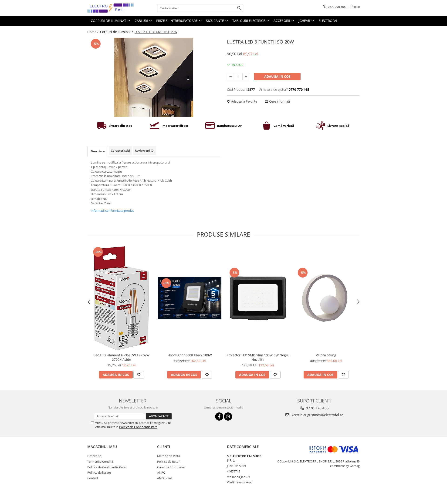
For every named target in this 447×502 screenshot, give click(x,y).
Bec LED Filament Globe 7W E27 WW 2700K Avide (121, 357)
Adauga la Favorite (243, 101)
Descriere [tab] (98, 151)
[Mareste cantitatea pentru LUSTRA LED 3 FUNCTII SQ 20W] (245, 76)
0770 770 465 (317, 408)
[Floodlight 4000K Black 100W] (189, 298)
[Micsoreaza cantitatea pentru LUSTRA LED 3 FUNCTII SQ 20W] (230, 76)
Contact (92, 478)
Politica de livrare (99, 472)
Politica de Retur (168, 461)
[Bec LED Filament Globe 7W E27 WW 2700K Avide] (121, 298)
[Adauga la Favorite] (138, 374)
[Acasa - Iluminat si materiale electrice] (110, 8)
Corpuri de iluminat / (117, 32)
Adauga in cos (277, 76)
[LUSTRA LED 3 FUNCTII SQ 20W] (153, 77)
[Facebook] (219, 416)
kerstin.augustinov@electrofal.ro (317, 414)
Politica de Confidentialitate (138, 427)
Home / (93, 32)
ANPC (161, 472)
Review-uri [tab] (144, 150)
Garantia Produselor (171, 467)
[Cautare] (239, 8)
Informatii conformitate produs (112, 210)
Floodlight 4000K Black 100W (189, 355)
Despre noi (94, 456)
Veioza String (326, 355)
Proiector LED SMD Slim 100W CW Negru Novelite (258, 357)
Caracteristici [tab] (120, 150)
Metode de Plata (168, 456)
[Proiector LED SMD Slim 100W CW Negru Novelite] (258, 298)
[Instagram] (228, 416)
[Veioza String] (326, 298)
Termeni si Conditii (100, 461)
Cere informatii (279, 101)
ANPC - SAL (165, 478)
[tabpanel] (153, 77)
